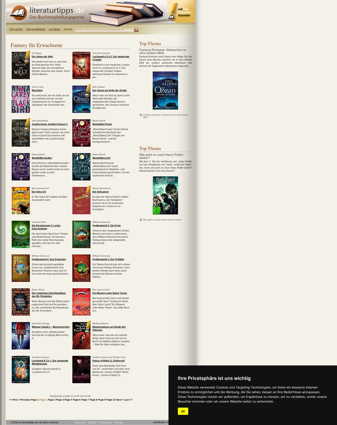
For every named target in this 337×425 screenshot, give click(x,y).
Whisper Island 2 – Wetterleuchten (51, 327)
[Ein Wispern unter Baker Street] (81, 314)
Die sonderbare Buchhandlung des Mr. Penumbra (49, 295)
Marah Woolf (98, 121)
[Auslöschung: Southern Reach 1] (21, 146)
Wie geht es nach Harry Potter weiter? (162, 220)
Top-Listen (16, 29)
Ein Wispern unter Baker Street (109, 293)
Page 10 (110, 399)
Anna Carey (38, 87)
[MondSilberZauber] (21, 179)
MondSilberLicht (101, 158)
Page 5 (68, 399)
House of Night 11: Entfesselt (108, 360)
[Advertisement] (56, 37)
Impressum (80, 422)
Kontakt (92, 422)
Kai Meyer (37, 53)
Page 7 (85, 399)
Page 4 (60, 399)
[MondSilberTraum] (81, 146)
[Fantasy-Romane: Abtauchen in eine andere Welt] (165, 109)
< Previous (24, 399)
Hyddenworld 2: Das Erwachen (49, 259)
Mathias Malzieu (100, 323)
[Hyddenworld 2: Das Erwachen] (21, 281)
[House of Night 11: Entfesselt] (81, 382)
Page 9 (102, 399)
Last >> (128, 399)
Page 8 (93, 399)
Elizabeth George (41, 323)
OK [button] (183, 411)
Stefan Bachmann (101, 188)
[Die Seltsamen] (81, 213)
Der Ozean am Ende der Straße (109, 90)
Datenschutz (105, 422)
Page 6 (77, 399)
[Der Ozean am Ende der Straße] (81, 112)
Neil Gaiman (98, 87)
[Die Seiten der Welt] (21, 78)
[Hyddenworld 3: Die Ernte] (81, 247)
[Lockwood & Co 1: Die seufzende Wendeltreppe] (21, 382)
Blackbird (37, 90)
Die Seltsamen (100, 191)
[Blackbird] (21, 112)
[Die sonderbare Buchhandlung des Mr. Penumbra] (21, 314)
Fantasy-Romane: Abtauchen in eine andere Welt (165, 116)
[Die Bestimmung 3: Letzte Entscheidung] (21, 247)
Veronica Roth (39, 222)
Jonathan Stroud (101, 53)
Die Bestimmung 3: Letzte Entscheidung (46, 227)
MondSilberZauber (42, 158)
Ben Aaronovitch (40, 188)
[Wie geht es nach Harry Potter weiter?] (165, 214)
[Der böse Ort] (21, 213)
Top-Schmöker (35, 29)
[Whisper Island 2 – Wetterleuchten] (21, 348)
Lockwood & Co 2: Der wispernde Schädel (110, 58)
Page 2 (43, 399)
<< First (13, 399)
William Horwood (101, 222)
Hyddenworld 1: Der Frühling (108, 259)
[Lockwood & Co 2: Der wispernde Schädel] (81, 78)
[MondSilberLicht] (81, 179)
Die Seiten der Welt (42, 56)
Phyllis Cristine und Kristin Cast (108, 357)
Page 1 (35, 399)
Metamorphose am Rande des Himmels (109, 328)
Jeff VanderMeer (40, 121)
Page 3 (51, 399)
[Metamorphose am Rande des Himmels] (81, 348)
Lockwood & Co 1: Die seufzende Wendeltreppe (50, 362)
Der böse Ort (39, 191)
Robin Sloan (38, 289)
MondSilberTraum (102, 124)
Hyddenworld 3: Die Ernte (106, 225)
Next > (119, 399)
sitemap (119, 422)
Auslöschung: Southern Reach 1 (50, 124)
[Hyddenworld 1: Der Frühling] (81, 281)
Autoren (54, 29)
